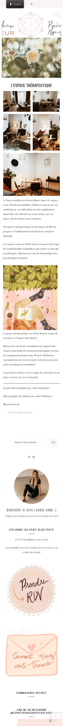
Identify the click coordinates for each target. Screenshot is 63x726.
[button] (31, 4)
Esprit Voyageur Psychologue (31, 25)
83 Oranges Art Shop (21, 412)
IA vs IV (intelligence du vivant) (31, 539)
